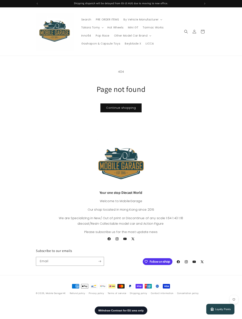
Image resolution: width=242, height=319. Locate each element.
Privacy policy (96, 293)
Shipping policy (138, 293)
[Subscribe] (99, 261)
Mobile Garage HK (56, 293)
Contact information (162, 293)
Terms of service (117, 293)
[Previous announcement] (37, 3)
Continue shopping (121, 108)
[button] (142, 19)
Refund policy (77, 293)
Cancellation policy (188, 293)
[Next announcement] (205, 3)
